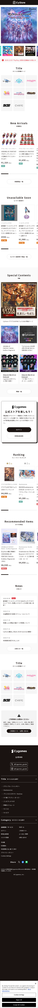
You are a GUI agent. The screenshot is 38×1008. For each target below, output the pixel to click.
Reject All (19, 1000)
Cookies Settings (19, 995)
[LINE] (26, 862)
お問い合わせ (23, 837)
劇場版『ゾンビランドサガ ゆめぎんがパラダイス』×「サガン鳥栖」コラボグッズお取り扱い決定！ (18, 603)
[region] (19, 994)
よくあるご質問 (23, 834)
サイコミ (6, 809)
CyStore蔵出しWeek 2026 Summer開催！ (17, 632)
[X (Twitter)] (19, 862)
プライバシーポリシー (7, 852)
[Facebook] (23, 862)
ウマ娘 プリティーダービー (11, 798)
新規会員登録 (19, 436)
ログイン (19, 430)
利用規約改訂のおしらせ (11, 641)
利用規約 (3, 846)
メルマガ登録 (5, 837)
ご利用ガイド (23, 830)
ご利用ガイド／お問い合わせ (19, 731)
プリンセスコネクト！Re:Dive (12, 794)
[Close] (35, 983)
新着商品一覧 (19, 182)
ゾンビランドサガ (8, 801)
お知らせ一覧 (19, 649)
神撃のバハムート (8, 805)
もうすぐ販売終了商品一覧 (19, 257)
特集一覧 (19, 392)
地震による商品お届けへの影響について (16, 623)
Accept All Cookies (19, 1005)
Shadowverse (8, 790)
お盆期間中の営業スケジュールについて (16, 614)
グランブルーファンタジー (11, 786)
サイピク (6, 813)
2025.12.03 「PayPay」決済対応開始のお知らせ (20, 60)
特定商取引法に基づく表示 (8, 849)
